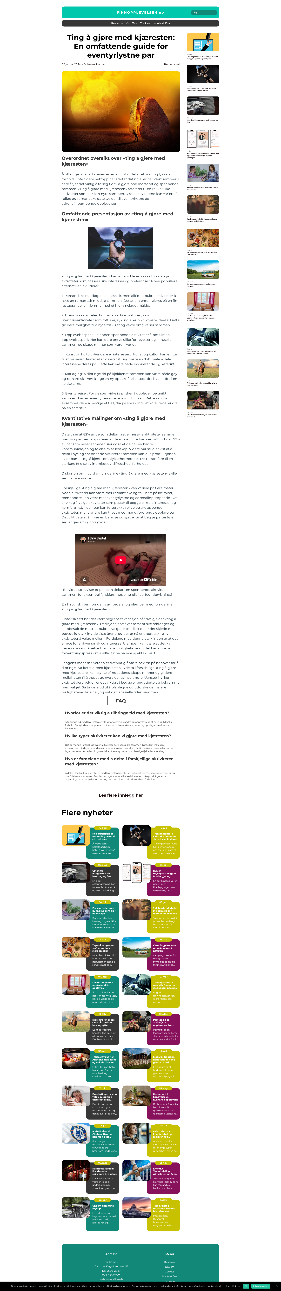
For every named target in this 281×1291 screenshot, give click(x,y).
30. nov (102, 1051)
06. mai (102, 1162)
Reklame (117, 23)
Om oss (131, 23)
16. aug (103, 827)
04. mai (102, 976)
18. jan (163, 1199)
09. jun (163, 902)
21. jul (163, 864)
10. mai (163, 939)
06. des (163, 1013)
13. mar (163, 976)
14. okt (163, 1051)
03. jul (163, 1125)
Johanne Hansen (95, 64)
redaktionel (172, 64)
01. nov (163, 1162)
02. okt (103, 1088)
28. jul (102, 1125)
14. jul (102, 902)
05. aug (102, 864)
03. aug (163, 1088)
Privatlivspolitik (261, 1286)
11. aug (163, 827)
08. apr (103, 1199)
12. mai (103, 939)
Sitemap (170, 1281)
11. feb (102, 1013)
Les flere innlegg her (121, 795)
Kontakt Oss (162, 23)
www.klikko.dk (114, 1279)
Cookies (145, 23)
